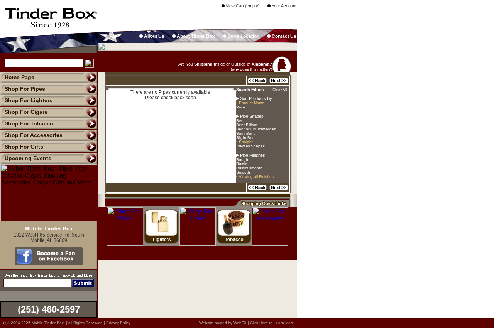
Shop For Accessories (34, 135)
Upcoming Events (28, 158)
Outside (238, 64)
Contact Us (283, 36)
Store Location (242, 36)
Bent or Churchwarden (256, 129)
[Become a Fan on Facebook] (49, 263)
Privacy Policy (118, 323)
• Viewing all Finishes (255, 176)
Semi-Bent (245, 133)
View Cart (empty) (242, 5)
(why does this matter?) (251, 69)
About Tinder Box (195, 36)
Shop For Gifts (24, 147)
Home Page (19, 77)
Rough (242, 159)
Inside (219, 64)
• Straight (244, 142)
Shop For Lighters (28, 100)
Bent (240, 120)
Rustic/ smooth (249, 168)
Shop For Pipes (25, 89)
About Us (153, 36)
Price (240, 107)
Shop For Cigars (26, 112)
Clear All (279, 90)
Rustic (241, 164)
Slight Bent (246, 137)
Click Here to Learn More (272, 323)
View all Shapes (250, 146)
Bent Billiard (246, 125)
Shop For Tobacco (29, 123)
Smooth (243, 172)
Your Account (283, 5)
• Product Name (250, 103)
